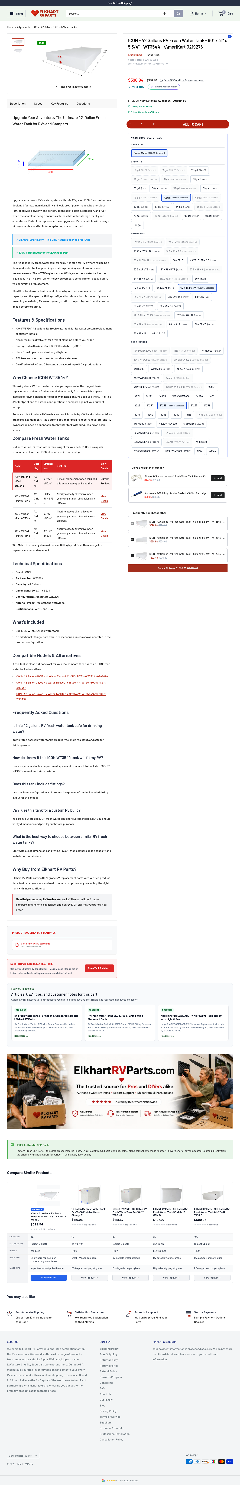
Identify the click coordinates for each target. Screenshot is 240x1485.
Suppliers (106, 1422)
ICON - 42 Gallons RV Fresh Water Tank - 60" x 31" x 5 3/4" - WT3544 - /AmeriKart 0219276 (187, 521)
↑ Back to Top (48, 1277)
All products (23, 27)
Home (10, 27)
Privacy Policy (108, 1411)
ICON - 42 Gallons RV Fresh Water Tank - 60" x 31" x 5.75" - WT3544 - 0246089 (62, 676)
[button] (164, 13)
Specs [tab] (38, 103)
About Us (105, 1394)
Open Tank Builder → (99, 968)
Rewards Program (111, 1377)
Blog (102, 1405)
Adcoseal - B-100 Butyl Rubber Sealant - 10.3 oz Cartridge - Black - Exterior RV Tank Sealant (176, 493)
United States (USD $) (20, 1455)
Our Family (106, 1399)
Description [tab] (18, 103)
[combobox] (120, 13)
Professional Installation (115, 1433)
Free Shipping (108, 1354)
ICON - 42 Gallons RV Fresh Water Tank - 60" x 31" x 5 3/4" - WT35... (48, 1216)
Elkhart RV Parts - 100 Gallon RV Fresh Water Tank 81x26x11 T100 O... (211, 1212)
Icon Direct (135, 54)
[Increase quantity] (153, 124)
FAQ (102, 1388)
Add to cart (193, 124)
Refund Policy (108, 1371)
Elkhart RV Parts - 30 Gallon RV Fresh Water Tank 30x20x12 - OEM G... (170, 1212)
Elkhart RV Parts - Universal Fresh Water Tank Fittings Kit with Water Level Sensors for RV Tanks (176, 476)
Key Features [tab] (59, 103)
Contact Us (106, 1382)
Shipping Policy (109, 1348)
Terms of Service (110, 1416)
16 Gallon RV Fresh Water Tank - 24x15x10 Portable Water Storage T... (89, 1212)
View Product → (89, 1277)
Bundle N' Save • (178, 568)
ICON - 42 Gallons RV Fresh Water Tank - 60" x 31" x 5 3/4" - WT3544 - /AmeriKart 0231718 (187, 537)
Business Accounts (112, 1428)
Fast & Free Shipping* (120, 3)
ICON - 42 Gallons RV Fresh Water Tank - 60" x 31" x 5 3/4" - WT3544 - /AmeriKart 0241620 (187, 553)
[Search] (178, 13)
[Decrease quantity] (129, 124)
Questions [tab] (83, 103)
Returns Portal (109, 1365)
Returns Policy (109, 1359)
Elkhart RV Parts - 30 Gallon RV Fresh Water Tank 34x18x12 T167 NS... (129, 1212)
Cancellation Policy (111, 1439)
